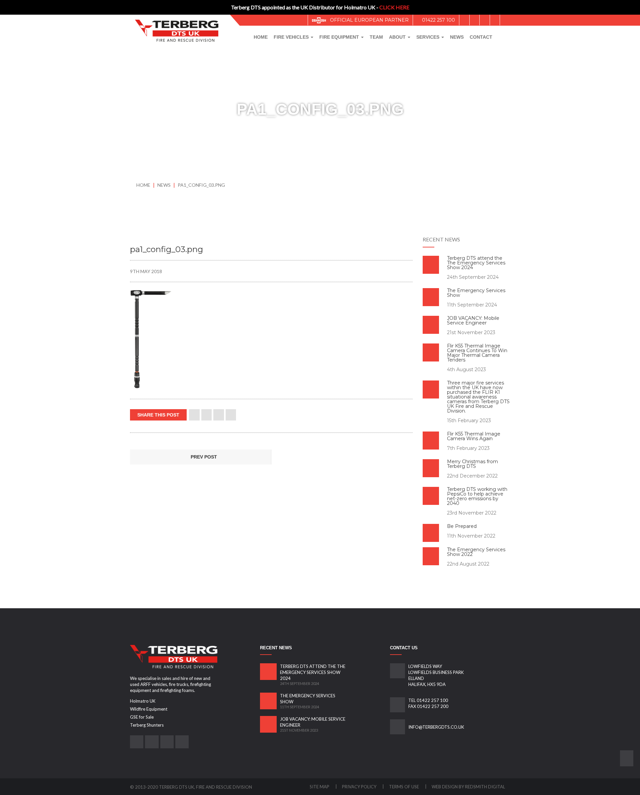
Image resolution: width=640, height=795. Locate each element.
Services (428, 37)
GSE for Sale (142, 717)
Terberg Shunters (147, 725)
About (398, 37)
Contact (481, 37)
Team (376, 37)
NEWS (164, 185)
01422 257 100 (438, 20)
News (457, 37)
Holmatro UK (142, 701)
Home (261, 37)
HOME (143, 185)
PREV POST (203, 457)
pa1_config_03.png (201, 185)
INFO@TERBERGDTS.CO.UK (436, 727)
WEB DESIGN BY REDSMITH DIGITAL (468, 786)
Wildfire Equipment (148, 709)
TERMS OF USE (404, 786)
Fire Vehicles (292, 37)
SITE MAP (320, 786)
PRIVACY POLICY (359, 786)
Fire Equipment (339, 37)
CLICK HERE (394, 7)
